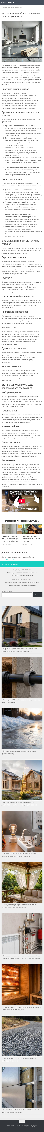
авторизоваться (8, 559)
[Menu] (41, 2)
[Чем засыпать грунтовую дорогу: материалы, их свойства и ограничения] (22, 1035)
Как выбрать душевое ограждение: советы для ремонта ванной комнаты (10, 539)
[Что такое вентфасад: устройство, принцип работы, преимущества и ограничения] (22, 1086)
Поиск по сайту (7, 591)
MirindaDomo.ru (7, 2)
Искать (37, 595)
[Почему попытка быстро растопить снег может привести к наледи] (22, 728)
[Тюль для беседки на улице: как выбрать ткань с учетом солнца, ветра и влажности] (22, 881)
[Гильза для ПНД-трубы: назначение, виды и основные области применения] (22, 677)
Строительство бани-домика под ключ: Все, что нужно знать (31, 539)
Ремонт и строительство (12, 7)
